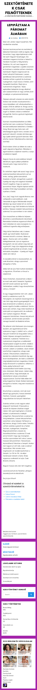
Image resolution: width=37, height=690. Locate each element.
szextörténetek (8, 536)
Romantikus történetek (10, 619)
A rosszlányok (7, 581)
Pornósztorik (7, 673)
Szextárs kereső (8, 675)
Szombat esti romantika (11, 578)
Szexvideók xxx (8, 625)
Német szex (7, 682)
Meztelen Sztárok (8, 669)
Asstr (4, 678)
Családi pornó (7, 613)
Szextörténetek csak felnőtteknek (18, 8)
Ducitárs (5, 671)
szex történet (12, 534)
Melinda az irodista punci (10, 574)
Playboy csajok (7, 680)
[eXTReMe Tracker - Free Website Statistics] (5, 685)
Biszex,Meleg (7, 607)
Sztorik (13, 531)
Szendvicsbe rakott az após (12, 567)
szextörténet (22, 534)
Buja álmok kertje (8, 570)
